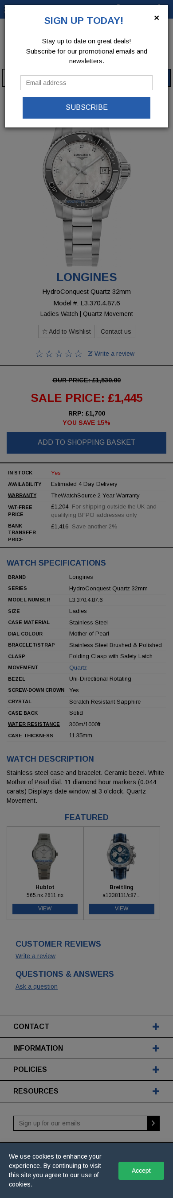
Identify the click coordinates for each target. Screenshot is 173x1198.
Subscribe (86, 107)
